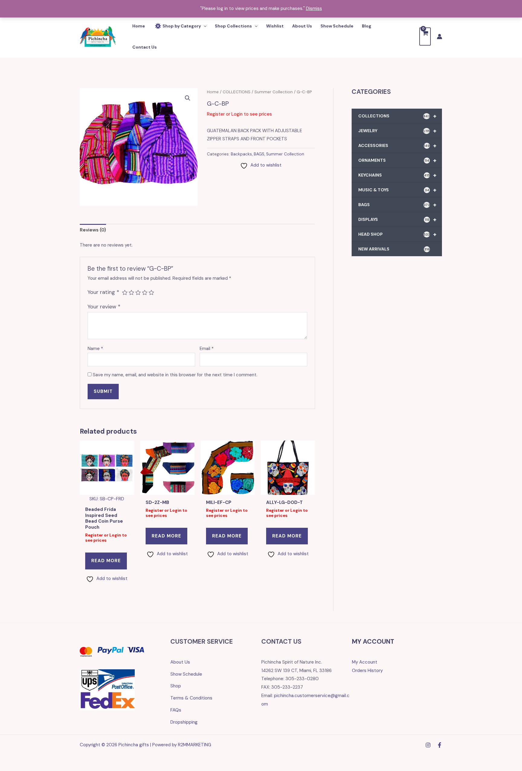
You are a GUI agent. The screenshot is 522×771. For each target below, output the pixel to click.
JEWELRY (397, 131)
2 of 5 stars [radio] (131, 292)
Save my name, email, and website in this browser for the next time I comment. (175, 375)
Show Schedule (186, 674)
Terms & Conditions (191, 698)
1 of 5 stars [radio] (124, 292)
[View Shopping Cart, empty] (425, 36)
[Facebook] (439, 745)
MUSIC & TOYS (397, 190)
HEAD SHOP (397, 234)
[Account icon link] (439, 36)
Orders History (367, 670)
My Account (364, 662)
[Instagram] (428, 745)
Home (213, 91)
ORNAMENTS (397, 160)
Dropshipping (184, 722)
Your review (104, 306)
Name (95, 349)
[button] (187, 98)
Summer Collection (273, 91)
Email (207, 349)
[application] (203, 26)
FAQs (175, 710)
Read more (106, 561)
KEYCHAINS (397, 175)
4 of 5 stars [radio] (144, 292)
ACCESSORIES (397, 145)
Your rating (103, 292)
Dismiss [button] (314, 8)
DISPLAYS (397, 219)
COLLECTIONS (236, 91)
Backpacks (241, 154)
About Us (180, 662)
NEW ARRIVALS (394, 249)
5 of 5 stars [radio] (151, 292)
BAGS (259, 154)
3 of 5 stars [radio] (138, 292)
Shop (175, 686)
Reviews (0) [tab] (93, 230)
